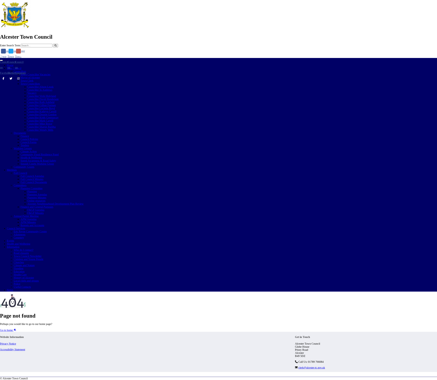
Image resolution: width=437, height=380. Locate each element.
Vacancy (32, 92)
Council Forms (28, 142)
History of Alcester (24, 277)
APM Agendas (28, 219)
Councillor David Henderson (43, 99)
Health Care (20, 274)
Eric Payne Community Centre (30, 231)
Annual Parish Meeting (26, 216)
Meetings (12, 169)
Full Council (20, 173)
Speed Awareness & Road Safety (38, 160)
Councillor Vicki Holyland (41, 96)
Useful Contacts (22, 286)
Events (10, 240)
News (10, 290)
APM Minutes (28, 222)
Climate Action (28, 151)
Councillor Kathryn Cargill (41, 111)
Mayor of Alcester (30, 77)
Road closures (21, 253)
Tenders (24, 145)
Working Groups (23, 148)
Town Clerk (26, 80)
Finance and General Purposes (36, 206)
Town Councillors (30, 83)
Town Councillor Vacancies (35, 74)
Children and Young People (28, 259)
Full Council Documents (33, 182)
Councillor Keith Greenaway (43, 117)
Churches (19, 262)
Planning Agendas (37, 194)
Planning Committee (31, 188)
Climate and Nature (24, 265)
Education (19, 271)
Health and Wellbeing (18, 243)
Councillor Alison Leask (40, 86)
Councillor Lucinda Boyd (41, 108)
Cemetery (19, 237)
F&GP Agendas (35, 209)
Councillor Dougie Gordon (42, 114)
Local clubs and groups (26, 280)
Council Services (16, 228)
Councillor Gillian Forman (41, 105)
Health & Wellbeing (31, 157)
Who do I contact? (23, 249)
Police (17, 283)
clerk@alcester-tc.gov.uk (36, 56)
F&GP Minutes (35, 213)
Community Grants (24, 166)
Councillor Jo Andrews (39, 89)
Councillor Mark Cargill (40, 120)
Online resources (36, 200)
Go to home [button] (6, 330)
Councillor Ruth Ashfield (40, 102)
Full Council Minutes (31, 179)
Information (13, 246)
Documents (20, 133)
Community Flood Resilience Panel (39, 154)
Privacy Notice (8, 343)
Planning (32, 191)
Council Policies (29, 139)
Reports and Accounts (32, 225)
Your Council (14, 68)
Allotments (19, 234)
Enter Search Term (10, 45)
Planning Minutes (36, 197)
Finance (24, 136)
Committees (20, 185)
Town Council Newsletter (27, 256)
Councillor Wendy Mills (40, 129)
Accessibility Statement (12, 349)
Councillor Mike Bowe (39, 123)
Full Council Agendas (32, 176)
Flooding (18, 268)
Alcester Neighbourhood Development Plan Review (55, 203)
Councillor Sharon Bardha (41, 126)
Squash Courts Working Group (37, 163)
